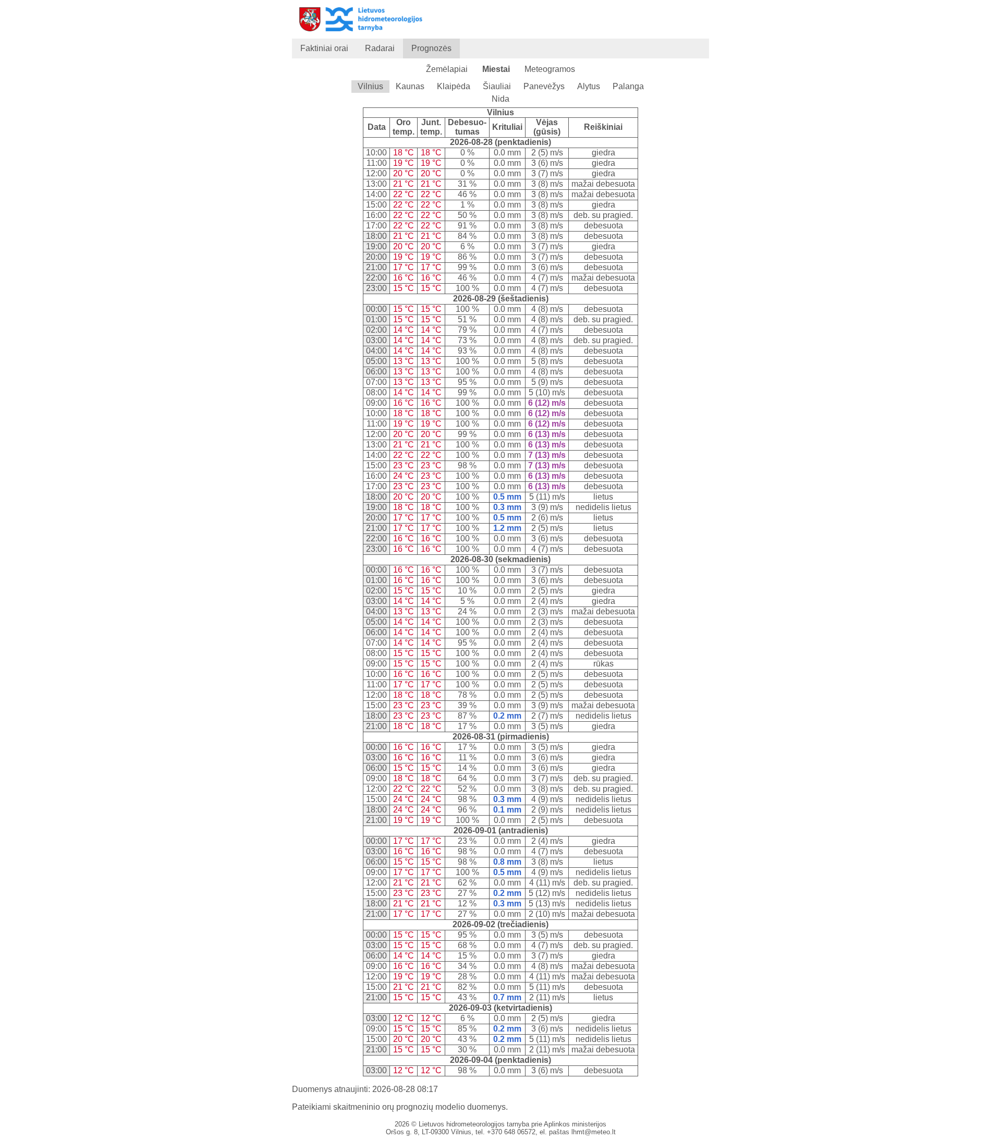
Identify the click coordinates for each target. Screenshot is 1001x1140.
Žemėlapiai (447, 69)
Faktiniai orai (324, 48)
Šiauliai (497, 86)
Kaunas (410, 86)
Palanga (628, 86)
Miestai (496, 69)
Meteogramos (549, 69)
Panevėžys (544, 86)
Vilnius (370, 86)
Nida (500, 98)
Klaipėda (453, 86)
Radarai (380, 48)
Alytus (588, 86)
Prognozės (431, 48)
